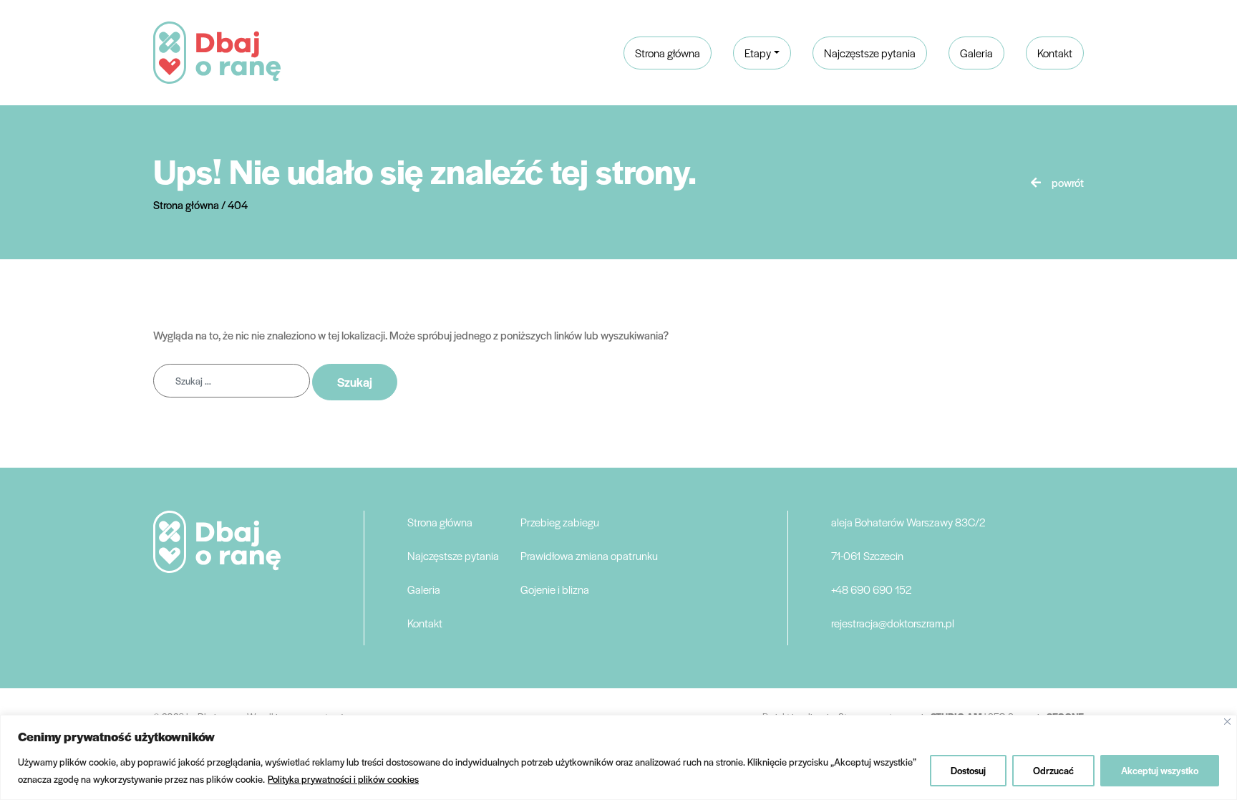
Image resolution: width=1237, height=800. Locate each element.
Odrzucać (1053, 770)
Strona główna (667, 52)
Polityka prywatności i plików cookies (343, 779)
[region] (618, 757)
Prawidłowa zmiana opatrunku (589, 555)
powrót (1068, 182)
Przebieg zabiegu (559, 521)
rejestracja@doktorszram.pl (892, 622)
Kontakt (1054, 52)
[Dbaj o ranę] (217, 50)
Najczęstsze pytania (870, 52)
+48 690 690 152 (871, 589)
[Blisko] (1227, 721)
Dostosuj (968, 770)
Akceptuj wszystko (1159, 770)
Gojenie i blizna (554, 589)
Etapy (757, 52)
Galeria (976, 52)
